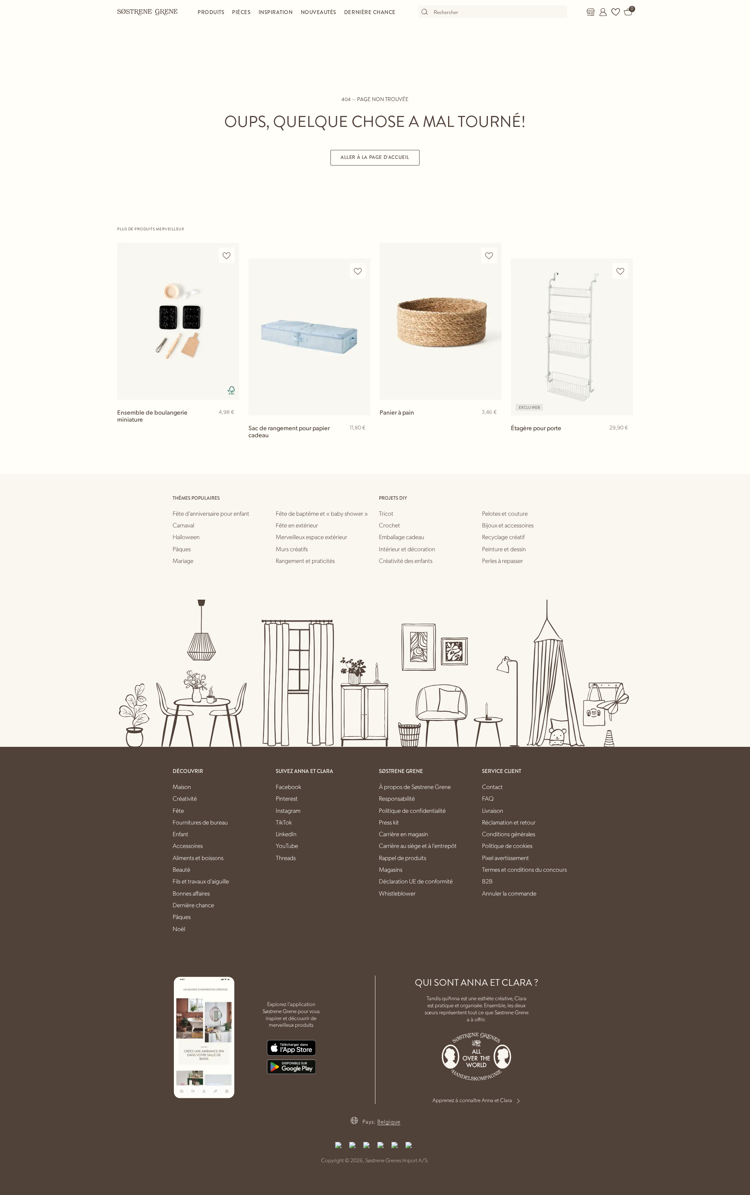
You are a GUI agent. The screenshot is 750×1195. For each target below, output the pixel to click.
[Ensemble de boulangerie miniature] (178, 321)
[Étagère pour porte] (572, 336)
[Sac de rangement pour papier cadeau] (309, 336)
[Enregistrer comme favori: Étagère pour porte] (620, 271)
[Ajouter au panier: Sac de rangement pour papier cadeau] (361, 440)
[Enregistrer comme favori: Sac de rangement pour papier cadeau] (358, 271)
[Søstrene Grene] (147, 11)
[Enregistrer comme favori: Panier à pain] (489, 255)
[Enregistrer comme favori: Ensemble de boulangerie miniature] (226, 255)
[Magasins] (590, 12)
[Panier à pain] (441, 321)
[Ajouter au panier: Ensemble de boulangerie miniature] (229, 425)
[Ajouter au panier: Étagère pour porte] (623, 440)
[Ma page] (603, 12)
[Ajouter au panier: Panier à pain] (492, 425)
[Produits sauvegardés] (615, 12)
